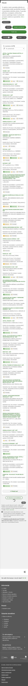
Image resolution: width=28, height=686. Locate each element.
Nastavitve (6, 22)
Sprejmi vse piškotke (19, 27)
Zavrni (8, 27)
